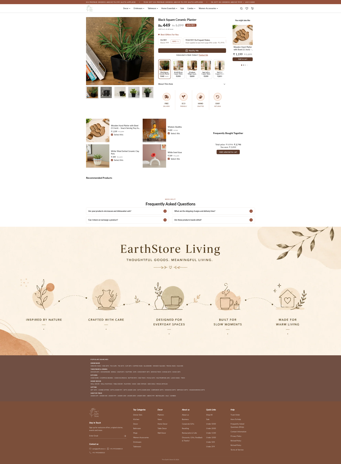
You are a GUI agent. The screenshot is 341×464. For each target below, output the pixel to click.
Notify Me (194, 50)
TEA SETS (121, 366)
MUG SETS (105, 366)
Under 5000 (211, 424)
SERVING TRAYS (156, 372)
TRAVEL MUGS (171, 366)
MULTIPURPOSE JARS (163, 378)
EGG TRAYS (141, 378)
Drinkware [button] (138, 8)
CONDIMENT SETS (144, 372)
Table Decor (162, 428)
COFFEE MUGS (137, 366)
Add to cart (242, 59)
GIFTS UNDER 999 (116, 390)
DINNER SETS (95, 372)
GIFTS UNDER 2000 (143, 390)
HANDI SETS (176, 372)
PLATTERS (129, 372)
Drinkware (137, 442)
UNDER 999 (112, 396)
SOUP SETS (120, 372)
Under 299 (210, 446)
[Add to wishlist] (150, 81)
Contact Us (203, 55)
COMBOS (173, 396)
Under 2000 (211, 428)
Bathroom (137, 428)
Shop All (209, 415)
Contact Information (238, 432)
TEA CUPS (113, 366)
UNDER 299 (94, 396)
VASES (134, 384)
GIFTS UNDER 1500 (129, 390)
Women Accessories (141, 437)
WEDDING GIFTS (170, 390)
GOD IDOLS (151, 384)
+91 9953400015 (116, 449)
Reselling (185, 428)
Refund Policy (236, 441)
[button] (241, 8)
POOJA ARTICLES (162, 384)
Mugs (135, 433)
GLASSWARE (148, 366)
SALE (167, 396)
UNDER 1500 (122, 396)
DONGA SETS (166, 372)
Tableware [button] (152, 8)
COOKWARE (95, 378)
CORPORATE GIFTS (157, 390)
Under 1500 (211, 433)
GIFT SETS (94, 390)
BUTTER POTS (132, 378)
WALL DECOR (95, 384)
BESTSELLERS (160, 396)
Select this (118, 134)
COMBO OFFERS (103, 390)
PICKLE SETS (151, 378)
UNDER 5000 (141, 396)
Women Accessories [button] (208, 8)
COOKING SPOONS (120, 378)
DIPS (134, 372)
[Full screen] (150, 20)
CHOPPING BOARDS (106, 378)
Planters (161, 415)
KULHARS (180, 366)
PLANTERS (127, 384)
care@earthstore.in (99, 449)
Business (185, 419)
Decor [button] (126, 8)
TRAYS (183, 378)
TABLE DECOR (118, 384)
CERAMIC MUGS (96, 366)
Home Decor (163, 424)
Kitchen (136, 419)
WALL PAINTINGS (106, 384)
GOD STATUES (141, 384)
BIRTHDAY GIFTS (182, 390)
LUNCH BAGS (175, 378)
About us (185, 415)
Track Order (235, 415)
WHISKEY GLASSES (159, 366)
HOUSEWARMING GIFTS (197, 390)
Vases (160, 419)
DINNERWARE (105, 372)
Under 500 (210, 442)
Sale (182, 8)
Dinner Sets (137, 415)
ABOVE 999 (151, 396)
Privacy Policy (236, 436)
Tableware (137, 446)
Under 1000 (211, 437)
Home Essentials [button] (168, 8)
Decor (135, 424)
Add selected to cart (228, 152)
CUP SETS (128, 366)
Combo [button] (190, 8)
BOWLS (113, 372)
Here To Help (236, 419)
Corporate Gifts (188, 424)
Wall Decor (162, 433)
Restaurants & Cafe (189, 433)
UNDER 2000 (131, 396)
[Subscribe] (125, 435)
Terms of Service (237, 450)
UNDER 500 (103, 396)
